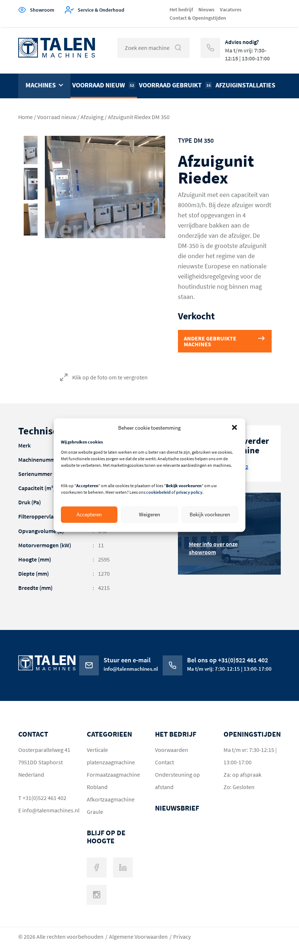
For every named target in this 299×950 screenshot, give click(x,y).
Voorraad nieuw (103, 85)
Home (25, 117)
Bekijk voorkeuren (210, 514)
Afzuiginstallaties (245, 85)
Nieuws (206, 9)
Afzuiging (92, 117)
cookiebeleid (158, 492)
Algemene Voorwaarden (138, 936)
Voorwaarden (171, 749)
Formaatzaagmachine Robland (113, 781)
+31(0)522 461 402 (44, 797)
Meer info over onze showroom (213, 548)
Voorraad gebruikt (175, 85)
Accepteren (89, 514)
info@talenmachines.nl (47, 810)
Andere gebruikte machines (210, 341)
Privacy (182, 936)
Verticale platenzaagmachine (111, 756)
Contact (164, 762)
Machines (41, 85)
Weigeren (149, 514)
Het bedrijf (181, 9)
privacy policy (189, 492)
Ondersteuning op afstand (177, 781)
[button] (234, 427)
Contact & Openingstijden (198, 18)
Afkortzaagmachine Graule (111, 805)
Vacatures (230, 9)
